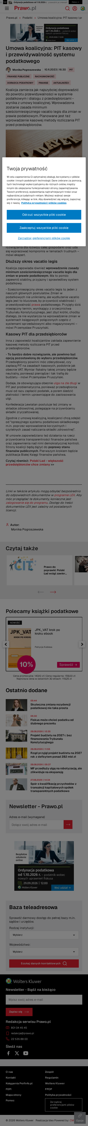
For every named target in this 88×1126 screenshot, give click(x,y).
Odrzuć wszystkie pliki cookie (44, 215)
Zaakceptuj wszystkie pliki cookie (44, 228)
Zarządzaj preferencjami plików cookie (44, 238)
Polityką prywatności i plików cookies (44, 203)
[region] (44, 201)
